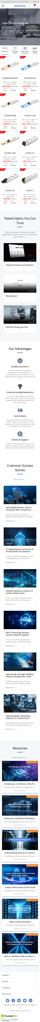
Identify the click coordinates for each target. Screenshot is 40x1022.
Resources (6, 994)
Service (5, 981)
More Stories (19, 479)
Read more (10, 521)
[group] (20, 26)
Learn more (9, 31)
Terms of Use (25, 1011)
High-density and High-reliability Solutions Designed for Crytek (20, 675)
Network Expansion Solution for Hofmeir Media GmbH (19, 592)
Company (6, 987)
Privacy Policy (14, 1011)
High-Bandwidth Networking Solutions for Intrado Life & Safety (18, 717)
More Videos (19, 237)
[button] (36, 23)
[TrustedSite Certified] (9, 1017)
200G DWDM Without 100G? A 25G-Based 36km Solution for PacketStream (18, 508)
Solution (5, 975)
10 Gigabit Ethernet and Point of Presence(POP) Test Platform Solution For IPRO (19, 550)
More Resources (19, 757)
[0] (33, 5)
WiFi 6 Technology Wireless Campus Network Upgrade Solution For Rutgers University (19, 633)
